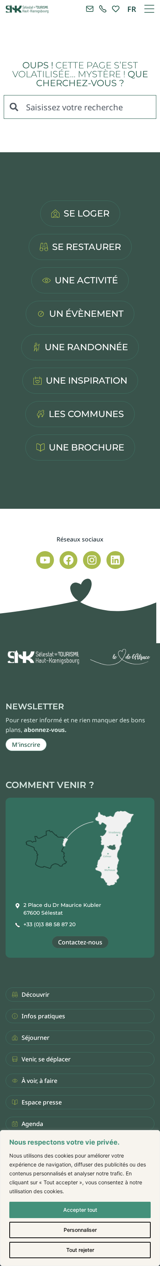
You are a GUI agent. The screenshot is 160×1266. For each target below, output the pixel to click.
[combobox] (80, 107)
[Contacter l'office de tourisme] (89, 9)
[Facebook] (68, 560)
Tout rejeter (80, 1250)
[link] (102, 9)
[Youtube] (45, 560)
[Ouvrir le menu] (149, 9)
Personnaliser (80, 1230)
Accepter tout (80, 1210)
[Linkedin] (115, 560)
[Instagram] (92, 560)
